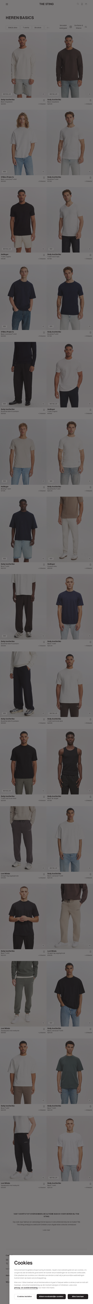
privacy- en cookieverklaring (26, 1288)
